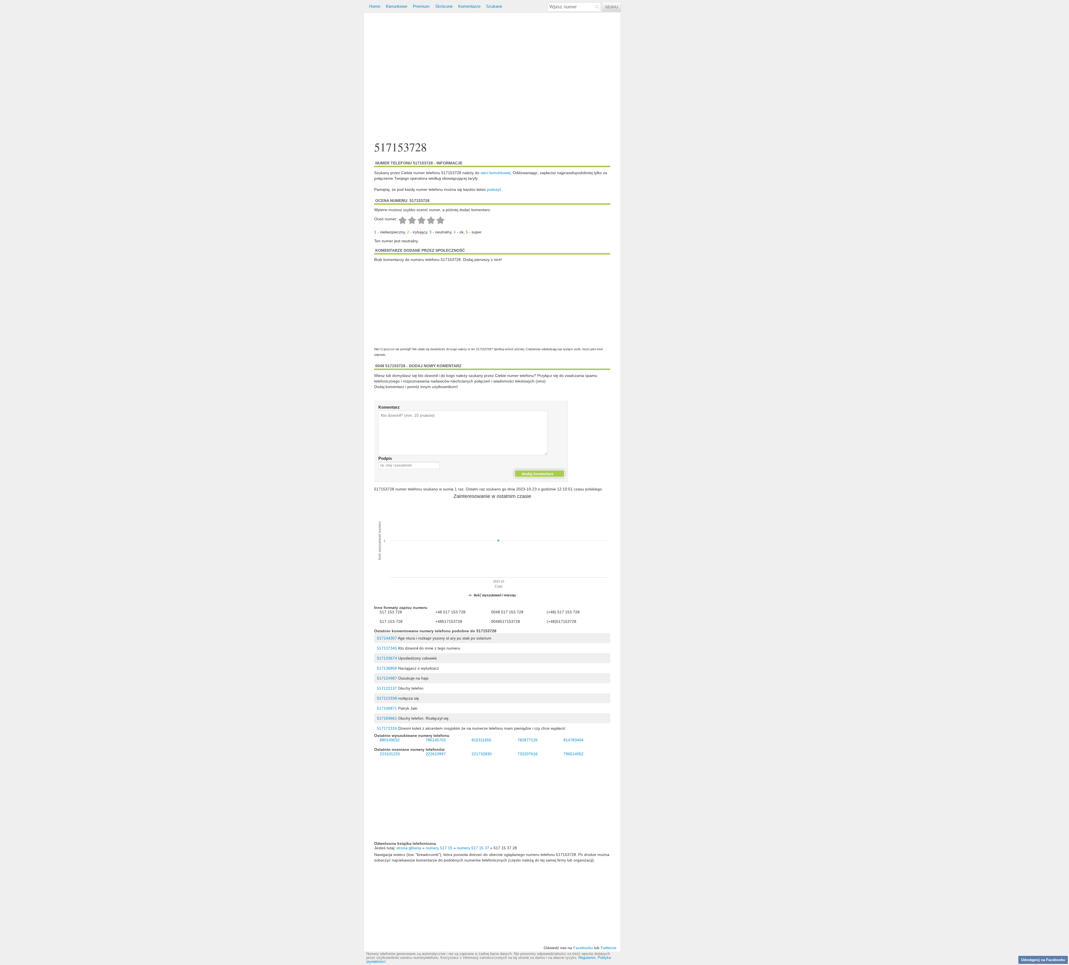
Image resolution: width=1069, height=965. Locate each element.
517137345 (387, 648)
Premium (421, 6)
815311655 (481, 740)
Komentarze (469, 6)
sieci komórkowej (495, 173)
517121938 (387, 698)
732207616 (528, 754)
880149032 (390, 740)
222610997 (436, 754)
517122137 (387, 688)
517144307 (387, 638)
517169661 (387, 718)
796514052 (573, 754)
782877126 (528, 740)
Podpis (385, 458)
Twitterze (608, 948)
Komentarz (389, 407)
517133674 (387, 658)
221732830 (482, 754)
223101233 (390, 754)
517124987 (387, 678)
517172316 (387, 728)
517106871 (387, 708)
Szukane (494, 6)
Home (374, 6)
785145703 (436, 740)
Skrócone (444, 6)
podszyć (494, 189)
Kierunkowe (396, 6)
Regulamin (586, 958)
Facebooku (583, 948)
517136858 (387, 668)
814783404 (573, 740)
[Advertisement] (492, 77)
